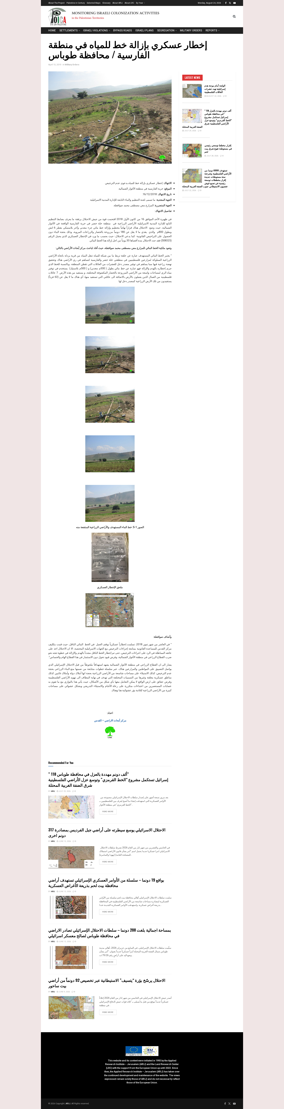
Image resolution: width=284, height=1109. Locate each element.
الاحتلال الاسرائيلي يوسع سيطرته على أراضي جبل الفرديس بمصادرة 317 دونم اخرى (107, 832)
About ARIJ (117, 2)
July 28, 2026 (212, 155)
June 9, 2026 (64, 991)
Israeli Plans (144, 30)
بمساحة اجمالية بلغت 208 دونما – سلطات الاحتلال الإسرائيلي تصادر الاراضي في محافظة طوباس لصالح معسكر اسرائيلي (109, 932)
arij (53, 791)
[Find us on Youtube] (234, 3)
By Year (139, 2)
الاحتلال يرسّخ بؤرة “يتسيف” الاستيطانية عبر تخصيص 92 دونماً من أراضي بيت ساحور (106, 983)
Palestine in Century (76, 2)
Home (52, 30)
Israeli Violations (95, 30)
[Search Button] (234, 16)
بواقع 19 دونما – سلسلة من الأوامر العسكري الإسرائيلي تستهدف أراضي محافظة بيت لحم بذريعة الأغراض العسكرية (106, 882)
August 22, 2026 (213, 96)
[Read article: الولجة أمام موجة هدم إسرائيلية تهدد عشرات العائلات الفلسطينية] (192, 91)
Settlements (68, 30)
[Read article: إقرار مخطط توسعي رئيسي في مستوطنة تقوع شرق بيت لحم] (192, 151)
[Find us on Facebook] (225, 3)
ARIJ (68, 1103)
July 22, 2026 (190, 190)
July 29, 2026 (64, 791)
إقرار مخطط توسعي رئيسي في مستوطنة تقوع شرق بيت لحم (218, 148)
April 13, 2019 (54, 64)
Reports (211, 30)
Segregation (165, 30)
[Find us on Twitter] (230, 3)
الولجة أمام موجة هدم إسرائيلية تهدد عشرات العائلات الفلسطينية (214, 89)
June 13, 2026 (64, 891)
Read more (109, 811)
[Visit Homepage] (140, 16)
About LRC (129, 2)
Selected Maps (93, 2)
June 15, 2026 (64, 841)
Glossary (106, 2)
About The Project (56, 2)
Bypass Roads (122, 30)
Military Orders (191, 30)
